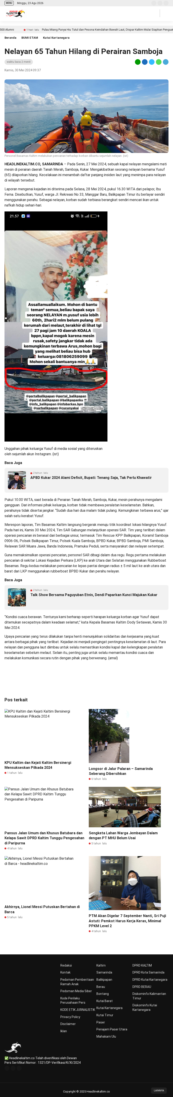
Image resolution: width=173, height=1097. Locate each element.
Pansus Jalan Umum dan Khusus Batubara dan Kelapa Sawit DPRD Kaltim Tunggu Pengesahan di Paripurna (44, 838)
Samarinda (104, 972)
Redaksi (66, 965)
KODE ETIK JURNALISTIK (77, 1010)
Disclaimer (68, 1024)
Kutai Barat (104, 1001)
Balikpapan (104, 979)
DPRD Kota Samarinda (148, 972)
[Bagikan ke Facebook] (144, 61)
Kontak (65, 972)
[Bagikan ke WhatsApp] (158, 61)
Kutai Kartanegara (56, 37)
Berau (100, 987)
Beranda (10, 37)
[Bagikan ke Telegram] (165, 61)
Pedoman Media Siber (76, 991)
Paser (100, 1022)
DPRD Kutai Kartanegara (149, 979)
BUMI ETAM (29, 37)
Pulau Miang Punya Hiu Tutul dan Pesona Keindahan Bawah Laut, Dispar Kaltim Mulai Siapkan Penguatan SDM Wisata (94, 29)
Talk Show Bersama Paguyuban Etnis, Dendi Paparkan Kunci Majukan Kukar (93, 595)
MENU (9, 3)
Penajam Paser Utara (111, 1029)
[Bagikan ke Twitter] (151, 61)
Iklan (63, 1031)
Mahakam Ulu (106, 1036)
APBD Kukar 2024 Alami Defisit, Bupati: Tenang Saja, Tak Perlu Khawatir (91, 478)
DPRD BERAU (141, 987)
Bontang (102, 994)
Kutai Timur (104, 1015)
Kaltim (101, 965)
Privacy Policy (70, 1017)
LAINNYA (159, 1090)
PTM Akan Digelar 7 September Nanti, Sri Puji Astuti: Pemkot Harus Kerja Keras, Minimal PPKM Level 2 (127, 921)
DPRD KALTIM (142, 965)
